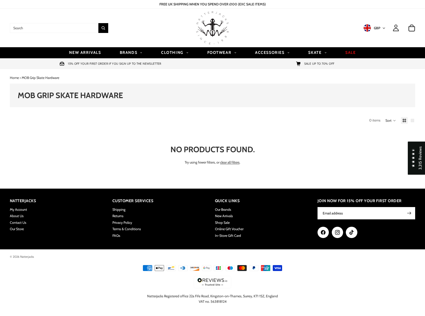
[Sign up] (409, 213)
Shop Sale (222, 222)
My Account (18, 209)
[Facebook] (323, 232)
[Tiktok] (351, 232)
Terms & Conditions (126, 229)
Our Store (17, 229)
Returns (117, 216)
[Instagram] (337, 232)
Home (14, 77)
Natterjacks (27, 256)
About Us (17, 216)
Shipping (118, 209)
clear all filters (230, 162)
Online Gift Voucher (229, 229)
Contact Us (18, 222)
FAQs (116, 235)
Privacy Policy (122, 222)
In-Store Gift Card (228, 235)
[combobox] (54, 28)
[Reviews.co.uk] (212, 282)
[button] (390, 120)
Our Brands (223, 209)
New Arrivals (224, 216)
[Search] (103, 28)
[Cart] (411, 28)
